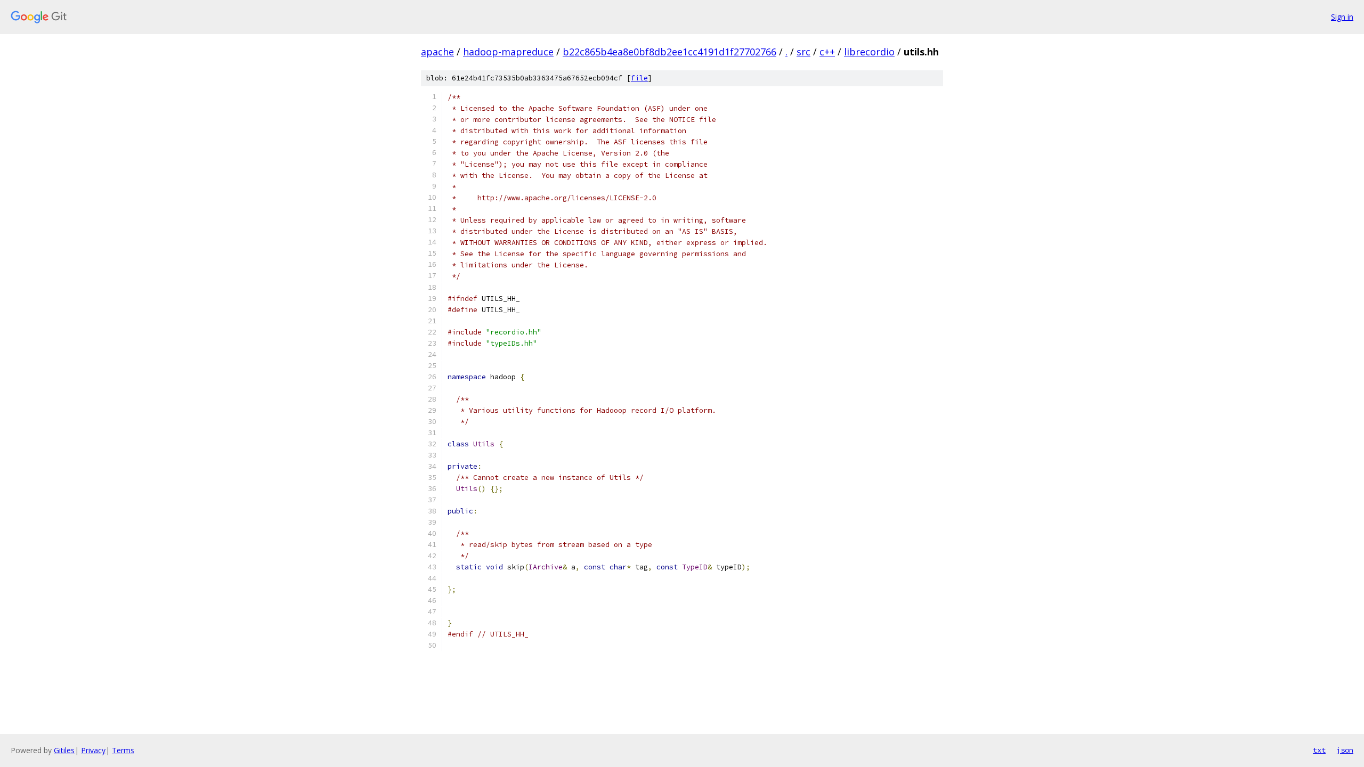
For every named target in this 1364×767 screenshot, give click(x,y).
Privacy (93, 750)
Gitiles (64, 750)
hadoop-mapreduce (508, 51)
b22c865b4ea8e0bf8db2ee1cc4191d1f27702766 (669, 51)
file (639, 78)
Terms (123, 750)
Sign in (1342, 17)
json (1344, 750)
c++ (827, 51)
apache (437, 51)
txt (1319, 750)
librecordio (869, 51)
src (803, 51)
